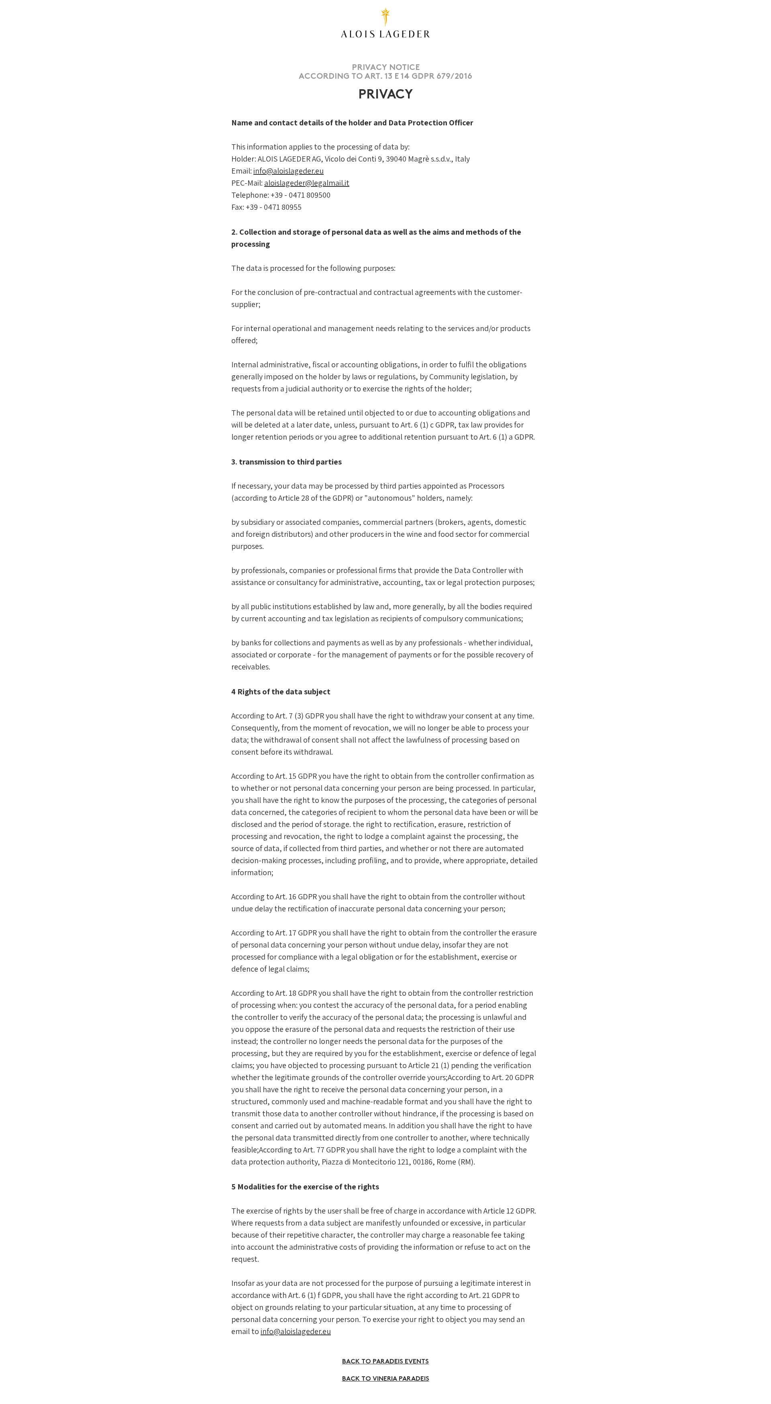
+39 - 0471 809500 (300, 195)
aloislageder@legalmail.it (306, 183)
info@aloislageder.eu (288, 171)
